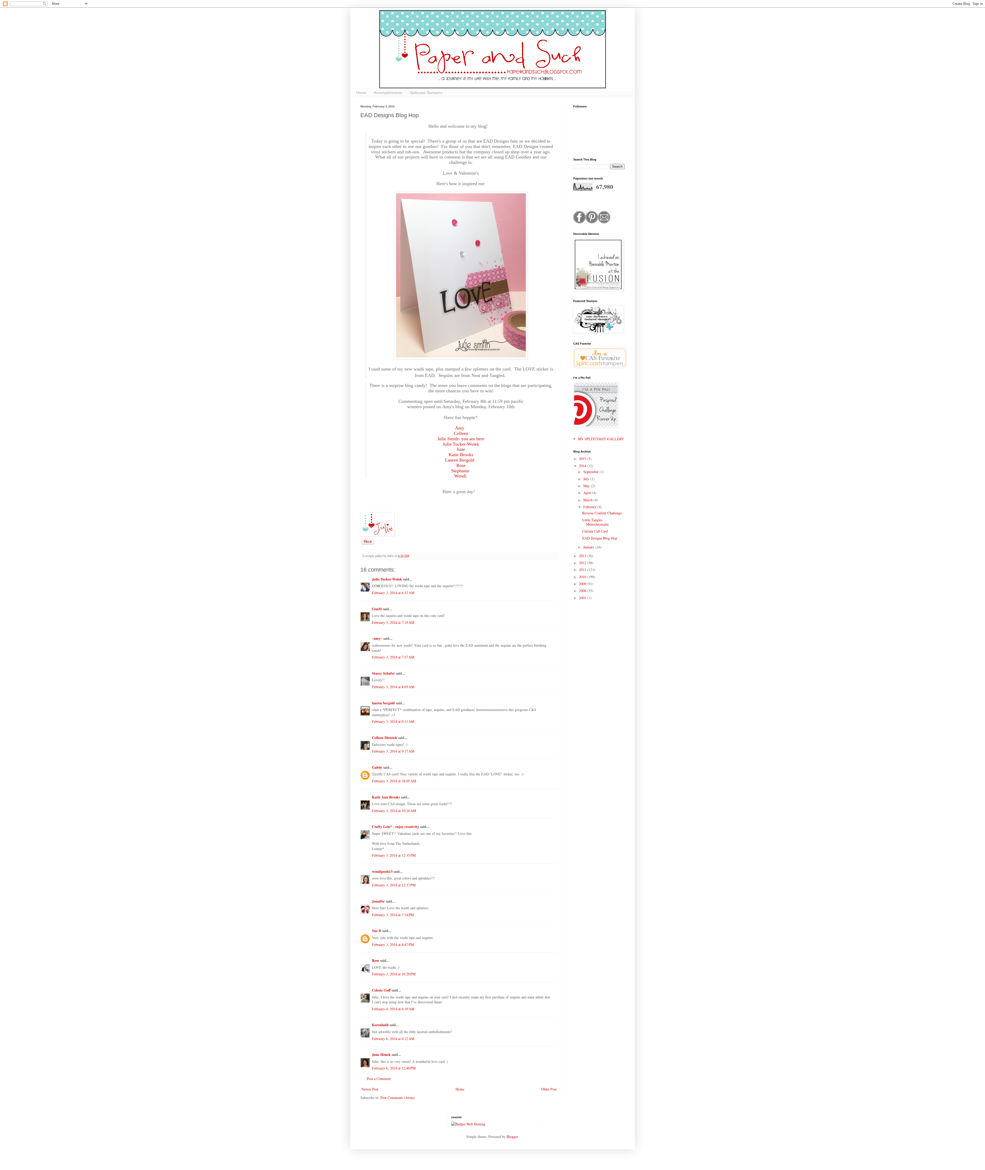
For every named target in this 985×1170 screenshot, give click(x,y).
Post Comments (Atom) (397, 1097)
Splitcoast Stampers (426, 93)
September (591, 471)
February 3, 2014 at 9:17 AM (393, 751)
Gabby (377, 767)
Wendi (460, 475)
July (586, 478)
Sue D (376, 930)
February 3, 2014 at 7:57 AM (393, 657)
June (461, 449)
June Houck (381, 1054)
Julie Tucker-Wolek (461, 444)
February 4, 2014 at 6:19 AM (393, 1008)
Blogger (512, 1136)
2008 (583, 590)
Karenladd (380, 1024)
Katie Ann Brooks (386, 797)
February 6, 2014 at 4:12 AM (393, 1038)
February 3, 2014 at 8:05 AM (393, 686)
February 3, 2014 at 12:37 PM (394, 885)
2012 (583, 562)
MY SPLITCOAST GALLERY (601, 438)
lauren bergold (383, 703)
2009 (583, 583)
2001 (583, 597)
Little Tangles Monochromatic (595, 522)
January (589, 547)
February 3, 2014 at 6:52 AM (393, 592)
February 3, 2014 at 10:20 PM (394, 974)
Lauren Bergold (459, 460)
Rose (375, 960)
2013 (583, 555)
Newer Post (370, 1089)
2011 (583, 569)
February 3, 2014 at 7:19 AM (393, 622)
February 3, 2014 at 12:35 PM (394, 855)
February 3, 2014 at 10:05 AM (394, 780)
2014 (583, 465)
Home (361, 93)
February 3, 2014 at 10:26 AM (394, 810)
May (587, 485)
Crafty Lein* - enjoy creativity (396, 826)
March (588, 499)
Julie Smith (447, 438)
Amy (459, 428)
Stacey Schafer (383, 673)
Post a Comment (379, 1078)
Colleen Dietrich (384, 737)
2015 (583, 458)
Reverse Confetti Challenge (602, 513)
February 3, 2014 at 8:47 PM (393, 944)
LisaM (377, 609)
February (590, 506)
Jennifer (378, 901)
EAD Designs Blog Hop (599, 538)
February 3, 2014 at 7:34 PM (393, 914)
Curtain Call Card (595, 531)
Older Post (549, 1089)
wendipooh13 (382, 871)
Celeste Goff (381, 990)
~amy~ (377, 638)
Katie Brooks (461, 454)
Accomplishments (388, 93)
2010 (583, 576)
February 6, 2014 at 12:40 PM (394, 1068)
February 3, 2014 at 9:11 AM (393, 721)
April (587, 492)
